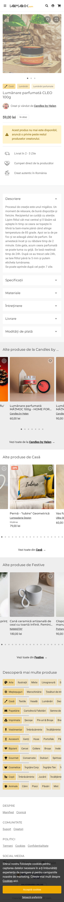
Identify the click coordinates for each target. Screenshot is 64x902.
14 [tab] (48, 537)
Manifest (8, 812)
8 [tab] (27, 537)
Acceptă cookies (32, 889)
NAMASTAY (16, 629)
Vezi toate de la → (32, 442)
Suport (7, 829)
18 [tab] (62, 537)
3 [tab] (35, 78)
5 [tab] (35, 429)
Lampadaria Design (20, 517)
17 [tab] (59, 537)
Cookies (20, 845)
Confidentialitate (38, 845)
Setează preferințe (32, 897)
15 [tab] (51, 537)
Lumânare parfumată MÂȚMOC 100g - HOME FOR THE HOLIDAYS (30, 407)
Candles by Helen (19, 413)
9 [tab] (30, 537)
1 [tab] (27, 78)
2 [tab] (31, 78)
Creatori (18, 829)
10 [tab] (34, 537)
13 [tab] (44, 537)
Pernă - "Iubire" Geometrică (30, 513)
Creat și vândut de (33, 106)
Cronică (21, 812)
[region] (32, 683)
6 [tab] (39, 429)
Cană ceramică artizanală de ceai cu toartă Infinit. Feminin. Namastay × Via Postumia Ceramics (31, 623)
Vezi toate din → (32, 549)
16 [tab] (55, 537)
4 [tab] (32, 429)
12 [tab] (41, 537)
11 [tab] (37, 537)
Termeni (8, 845)
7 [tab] (43, 429)
